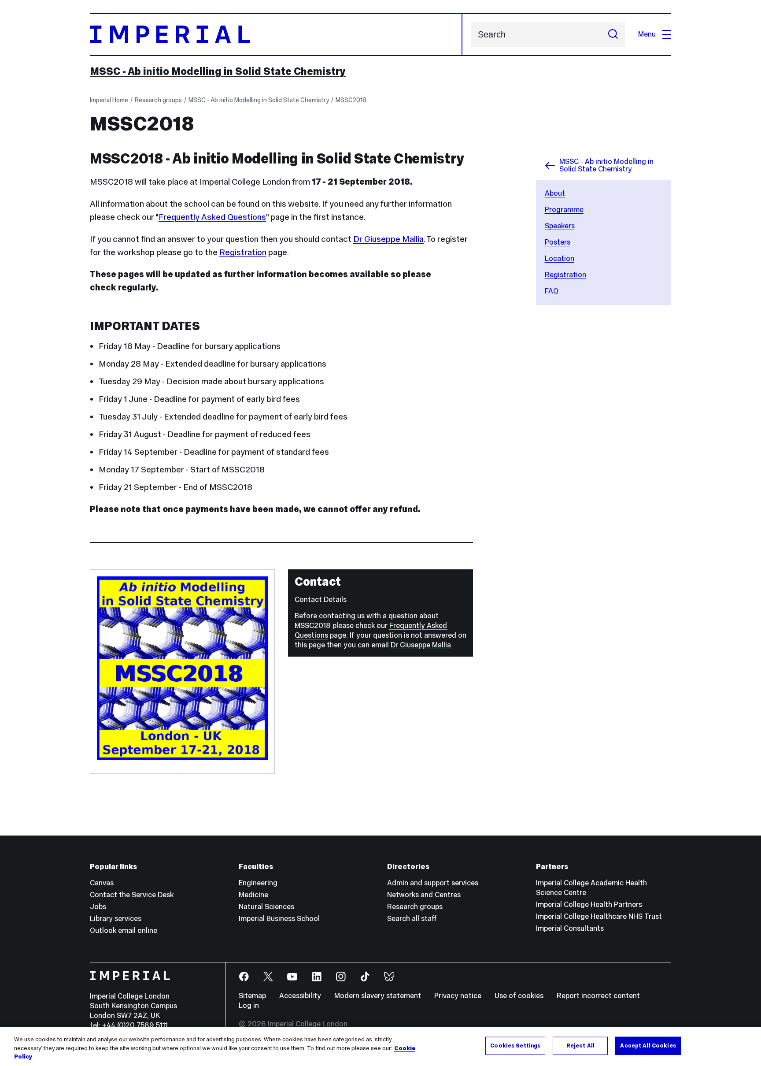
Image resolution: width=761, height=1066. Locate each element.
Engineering (258, 883)
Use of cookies (519, 995)
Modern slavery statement (377, 995)
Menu (647, 34)
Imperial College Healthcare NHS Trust (599, 916)
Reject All (580, 1045)
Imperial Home (109, 100)
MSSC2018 (351, 100)
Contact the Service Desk (132, 894)
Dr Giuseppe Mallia (388, 239)
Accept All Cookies (648, 1045)
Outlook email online (123, 930)
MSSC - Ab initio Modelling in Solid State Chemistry (218, 71)
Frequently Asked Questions (212, 217)
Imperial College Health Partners (589, 904)
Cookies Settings (515, 1045)
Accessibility (300, 995)
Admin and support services (432, 883)
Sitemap (252, 995)
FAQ (551, 291)
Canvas (102, 883)
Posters (557, 242)
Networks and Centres (424, 894)
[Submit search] (613, 34)
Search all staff (412, 918)
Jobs (98, 906)
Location (559, 258)
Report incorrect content (598, 995)
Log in (249, 1005)
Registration (565, 274)
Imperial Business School (279, 918)
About (555, 193)
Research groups (158, 100)
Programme (564, 209)
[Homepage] (276, 34)
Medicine (253, 894)
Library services (115, 918)
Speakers (560, 225)
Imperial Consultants (570, 928)
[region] (380, 1046)
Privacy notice (457, 995)
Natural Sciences (266, 906)
